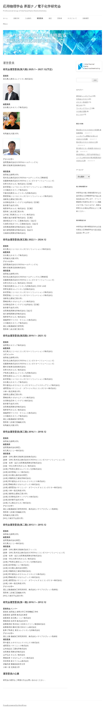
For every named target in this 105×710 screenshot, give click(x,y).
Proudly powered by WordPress (14, 705)
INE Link (79, 105)
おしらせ (79, 114)
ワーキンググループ (83, 108)
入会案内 (28, 18)
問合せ (5, 24)
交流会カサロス (82, 99)
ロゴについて (72, 18)
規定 (50, 18)
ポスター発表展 (82, 102)
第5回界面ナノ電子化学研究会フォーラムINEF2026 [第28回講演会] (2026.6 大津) (88, 157)
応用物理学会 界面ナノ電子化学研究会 (32, 6)
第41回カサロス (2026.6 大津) (87, 142)
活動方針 (16, 18)
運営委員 (40, 18)
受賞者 (59, 18)
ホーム (5, 18)
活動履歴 (85, 18)
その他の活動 (81, 111)
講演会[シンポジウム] (84, 96)
